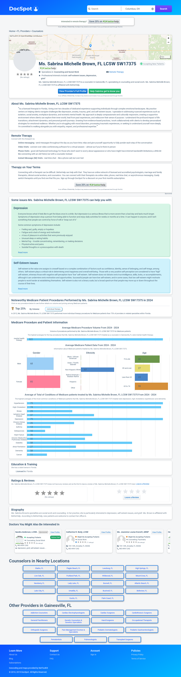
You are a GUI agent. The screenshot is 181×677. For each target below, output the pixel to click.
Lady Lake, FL (73, 583)
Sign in (93, 654)
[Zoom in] (168, 38)
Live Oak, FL (39, 576)
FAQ (51, 658)
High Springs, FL (141, 568)
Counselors (37, 31)
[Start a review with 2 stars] (122, 491)
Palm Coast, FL (108, 598)
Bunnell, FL (107, 583)
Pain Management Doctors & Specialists (73, 631)
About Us (13, 654)
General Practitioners (39, 620)
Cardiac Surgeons (108, 613)
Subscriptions (15, 663)
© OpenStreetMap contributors (30, 36)
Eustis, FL (73, 598)
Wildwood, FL (107, 576)
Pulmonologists (90, 639)
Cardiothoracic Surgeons (142, 613)
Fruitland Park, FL (73, 576)
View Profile (55, 532)
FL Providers (23, 31)
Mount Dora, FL (142, 576)
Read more (23, 252)
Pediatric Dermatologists (108, 630)
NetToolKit (14, 36)
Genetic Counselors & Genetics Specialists (73, 621)
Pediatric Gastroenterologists (142, 630)
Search (163, 8)
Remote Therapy (116, 72)
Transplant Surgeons (124, 639)
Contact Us (55, 654)
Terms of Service (138, 658)
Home (12, 31)
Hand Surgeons (108, 620)
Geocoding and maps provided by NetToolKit (28, 668)
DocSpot (20, 8)
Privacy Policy (137, 654)
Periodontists (56, 639)
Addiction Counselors (39, 613)
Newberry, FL (39, 583)
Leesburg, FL (108, 568)
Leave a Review (142, 484)
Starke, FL (39, 568)
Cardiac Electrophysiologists (73, 613)
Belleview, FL (142, 591)
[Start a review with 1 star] (119, 491)
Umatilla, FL (73, 591)
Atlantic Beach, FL (142, 583)
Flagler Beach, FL (73, 568)
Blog (11, 658)
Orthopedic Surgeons (39, 630)
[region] (90, 47)
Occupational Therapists (142, 620)
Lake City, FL (39, 591)
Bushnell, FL (108, 591)
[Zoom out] (168, 42)
